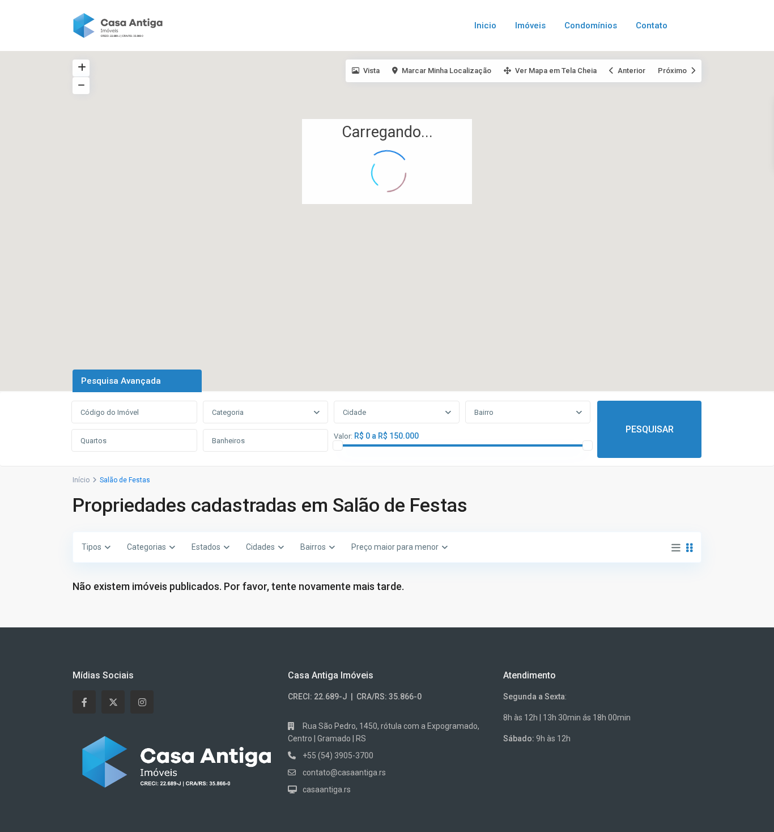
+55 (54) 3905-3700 (338, 755)
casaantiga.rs (327, 789)
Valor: (343, 436)
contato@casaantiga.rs (344, 772)
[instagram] (142, 702)
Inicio (485, 25)
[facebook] (84, 702)
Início (81, 480)
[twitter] (113, 702)
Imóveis (530, 25)
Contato (651, 25)
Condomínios (590, 25)
